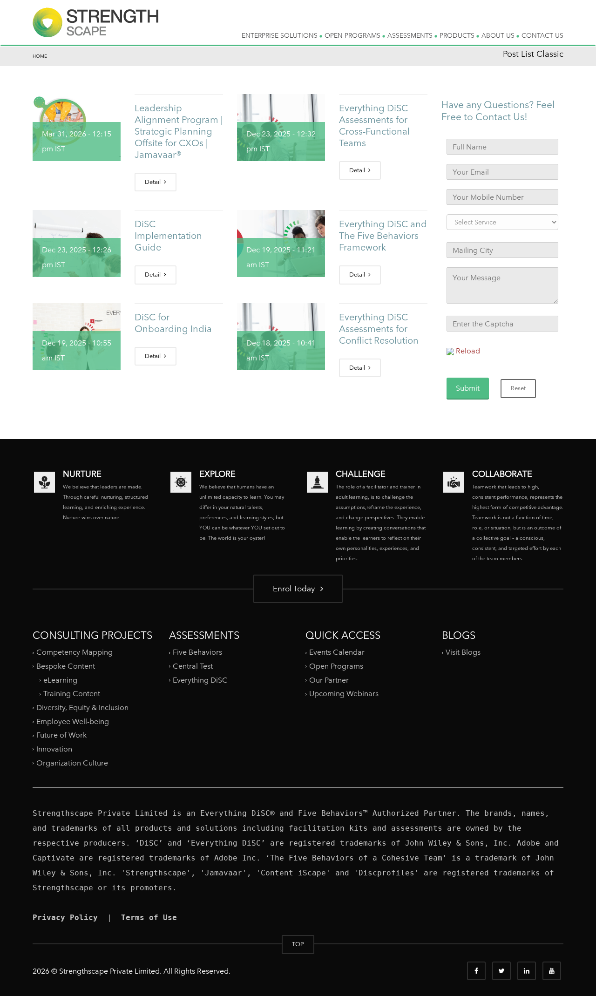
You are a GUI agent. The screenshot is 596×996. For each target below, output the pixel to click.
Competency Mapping (74, 652)
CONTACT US (542, 35)
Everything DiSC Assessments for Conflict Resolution (379, 329)
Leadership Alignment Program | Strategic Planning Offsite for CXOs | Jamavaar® (179, 131)
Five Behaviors (197, 652)
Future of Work (61, 735)
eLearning (60, 680)
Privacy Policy (65, 917)
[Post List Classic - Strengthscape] (95, 30)
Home (40, 56)
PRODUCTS (458, 35)
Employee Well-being (72, 721)
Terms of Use (149, 917)
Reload (468, 350)
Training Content (71, 693)
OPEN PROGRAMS (353, 35)
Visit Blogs (463, 652)
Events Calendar (337, 652)
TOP (298, 944)
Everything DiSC (201, 680)
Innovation (54, 749)
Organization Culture (72, 762)
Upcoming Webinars (344, 693)
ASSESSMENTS (410, 35)
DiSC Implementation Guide (168, 235)
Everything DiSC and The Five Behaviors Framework (383, 235)
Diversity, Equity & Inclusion (82, 707)
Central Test (193, 666)
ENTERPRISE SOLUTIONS (280, 35)
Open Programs (336, 666)
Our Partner (329, 680)
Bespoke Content (65, 666)
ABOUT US (498, 35)
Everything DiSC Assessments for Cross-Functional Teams (374, 125)
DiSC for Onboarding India (173, 323)
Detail (153, 182)
